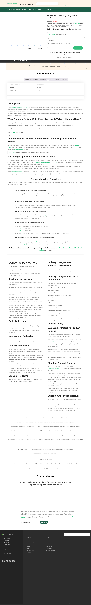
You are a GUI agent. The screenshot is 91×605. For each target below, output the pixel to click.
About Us (29, 546)
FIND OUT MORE (26, 522)
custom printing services (43, 215)
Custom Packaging (31, 541)
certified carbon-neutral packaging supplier (46, 162)
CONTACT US (44, 522)
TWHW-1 (13, 132)
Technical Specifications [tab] (31, 79)
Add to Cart (78, 48)
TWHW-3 (13, 135)
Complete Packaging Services (34, 241)
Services (29, 544)
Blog (28, 548)
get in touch (26, 244)
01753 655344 (23, 2)
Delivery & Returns (31, 550)
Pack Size (66, 40)
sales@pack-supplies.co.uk (27, 4)
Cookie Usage (49, 546)
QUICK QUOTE (18, 66)
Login (47, 541)
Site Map (48, 544)
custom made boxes (54, 513)
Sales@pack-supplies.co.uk (56, 341)
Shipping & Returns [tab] (55, 79)
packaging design (19, 149)
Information (29, 552)
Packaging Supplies (16, 171)
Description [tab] (43, 79)
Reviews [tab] (64, 79)
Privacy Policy (49, 548)
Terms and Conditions (50, 550)
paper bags (77, 23)
